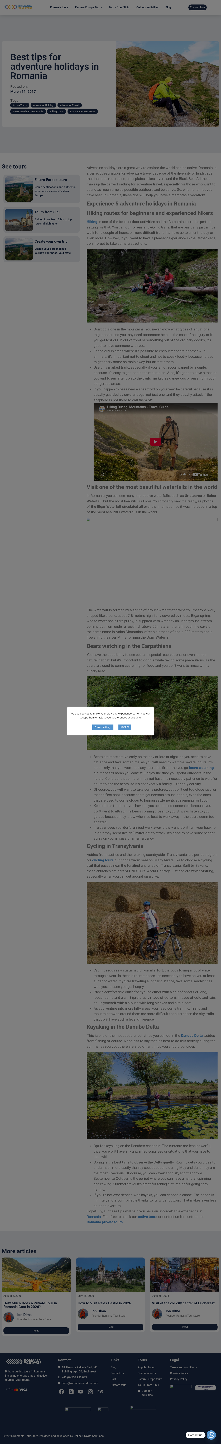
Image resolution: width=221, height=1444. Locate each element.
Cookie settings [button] (102, 727)
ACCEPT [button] (125, 727)
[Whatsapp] (211, 1435)
